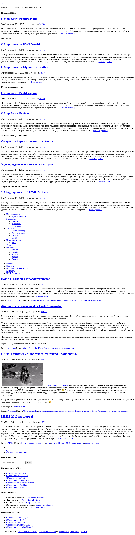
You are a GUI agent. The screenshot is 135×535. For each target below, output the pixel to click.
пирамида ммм (77, 443)
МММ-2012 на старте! (17, 416)
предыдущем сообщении (57, 385)
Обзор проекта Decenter (17, 487)
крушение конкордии (64, 348)
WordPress (74, 532)
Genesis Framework (47, 532)
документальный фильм (70, 411)
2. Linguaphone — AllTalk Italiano (24, 192)
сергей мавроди (92, 443)
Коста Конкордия (88, 300)
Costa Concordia (37, 300)
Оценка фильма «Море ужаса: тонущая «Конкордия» (39, 353)
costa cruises (62, 300)
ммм (48, 443)
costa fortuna (74, 300)
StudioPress (64, 532)
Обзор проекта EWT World (20, 44)
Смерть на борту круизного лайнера (27, 141)
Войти (84, 532)
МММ (11, 443)
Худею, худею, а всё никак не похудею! (28, 164)
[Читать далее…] (42, 296)
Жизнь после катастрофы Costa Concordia (31, 306)
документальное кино (48, 411)
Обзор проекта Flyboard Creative (24, 67)
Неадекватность (15, 300)
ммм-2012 (65, 443)
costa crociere (50, 300)
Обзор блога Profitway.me (19, 18)
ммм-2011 (55, 443)
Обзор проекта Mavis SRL (18, 480)
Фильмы (12, 348)
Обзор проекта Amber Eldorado (20, 483)
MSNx (4, 3)
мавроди (41, 443)
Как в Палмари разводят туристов (25, 278)
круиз (99, 300)
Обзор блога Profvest (15, 113)
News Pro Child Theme (27, 532)
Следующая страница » (16, 452)
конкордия (86, 411)
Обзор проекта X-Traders (17, 476)
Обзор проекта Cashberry (17, 485)
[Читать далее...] (67, 33)
